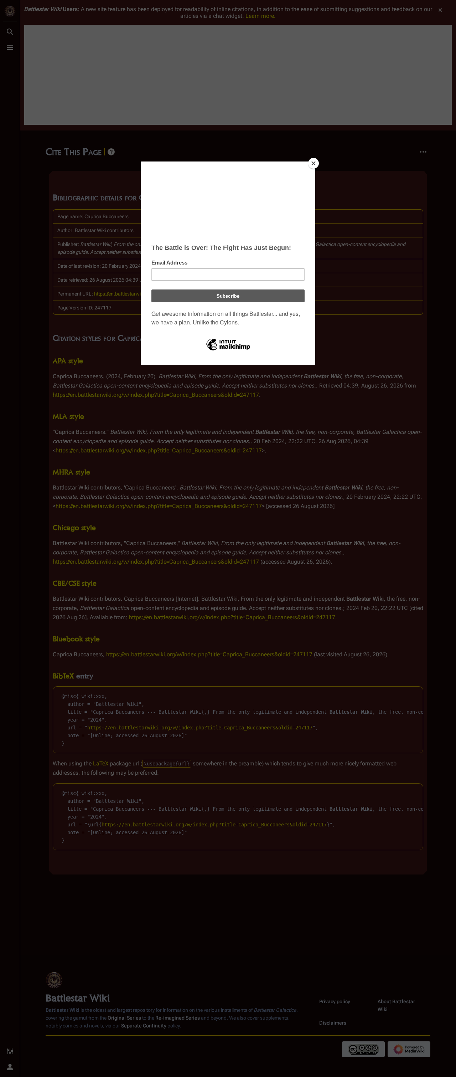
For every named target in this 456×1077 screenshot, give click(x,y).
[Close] (313, 163)
